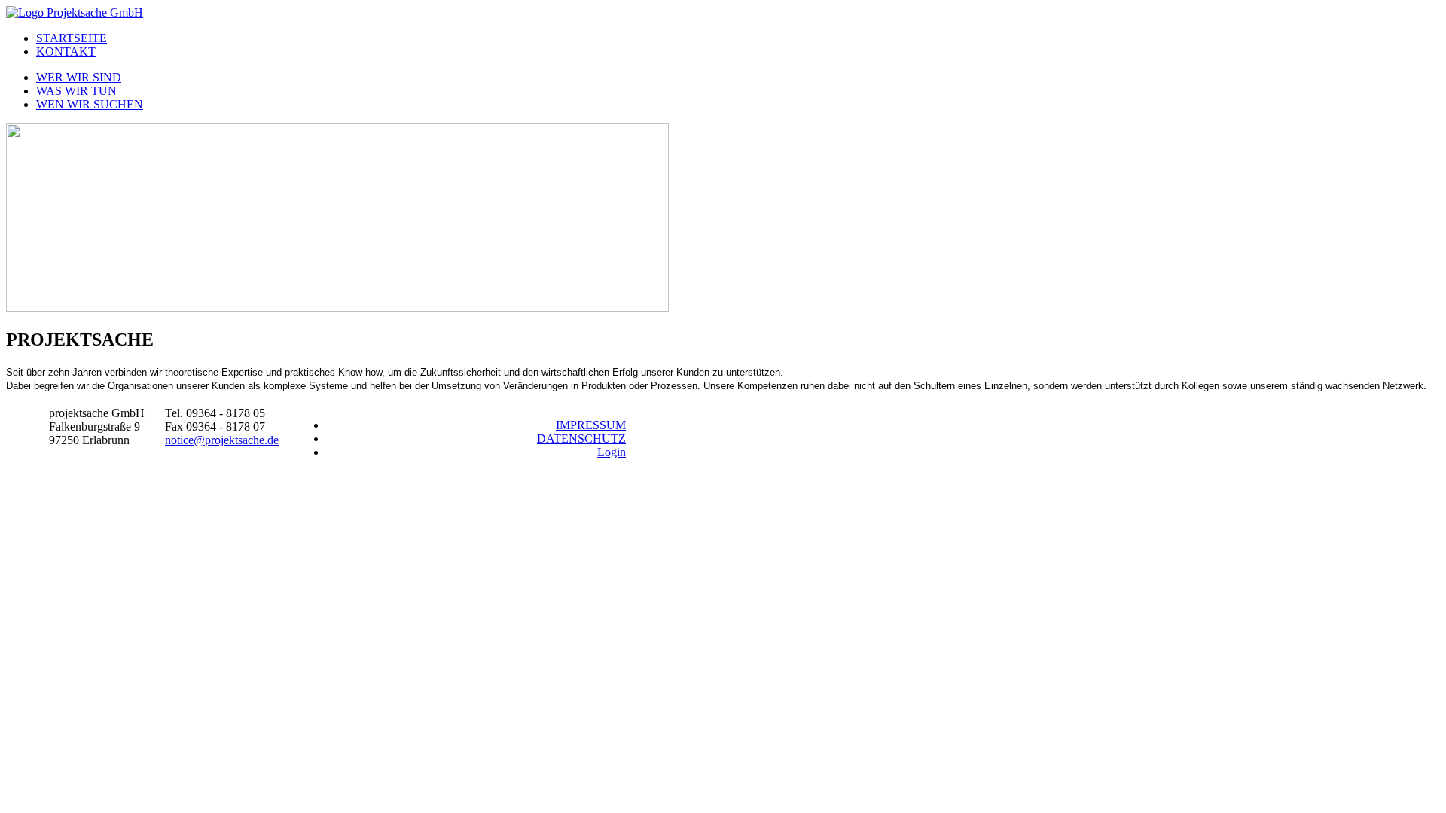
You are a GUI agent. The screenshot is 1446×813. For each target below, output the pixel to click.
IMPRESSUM (591, 425)
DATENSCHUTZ (581, 438)
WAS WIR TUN (76, 90)
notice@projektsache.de (222, 440)
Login (611, 452)
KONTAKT (66, 51)
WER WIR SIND (78, 77)
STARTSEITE (71, 38)
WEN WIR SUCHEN (89, 104)
